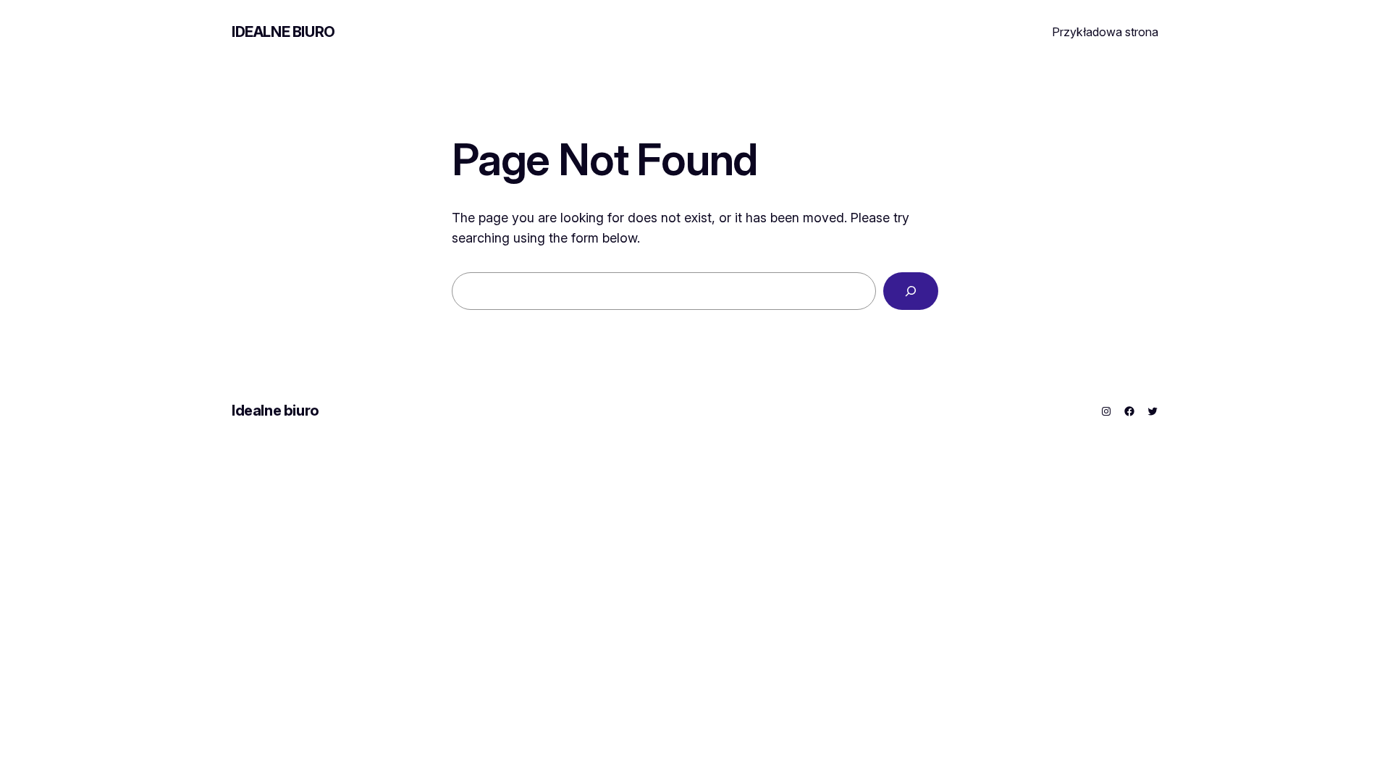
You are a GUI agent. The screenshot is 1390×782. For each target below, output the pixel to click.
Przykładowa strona (1105, 32)
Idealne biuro (283, 32)
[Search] (910, 291)
